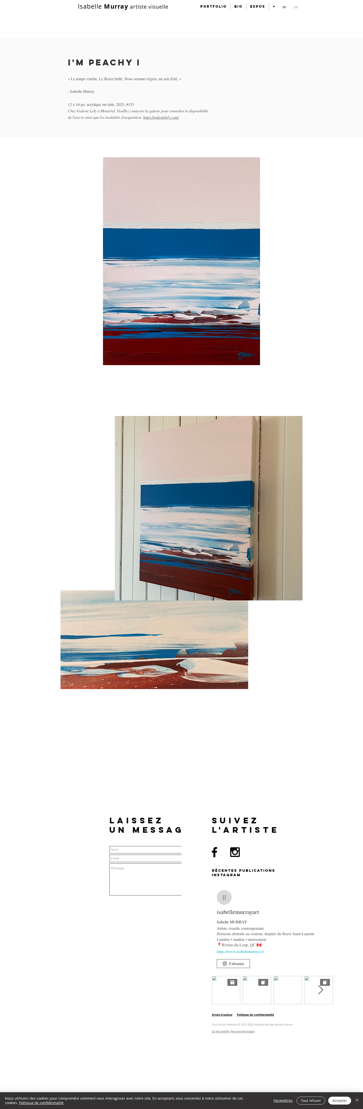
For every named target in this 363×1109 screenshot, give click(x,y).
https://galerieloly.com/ (161, 117)
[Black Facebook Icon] (214, 852)
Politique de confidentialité (41, 1102)
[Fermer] (357, 1100)
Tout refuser (311, 1100)
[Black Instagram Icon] (235, 852)
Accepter (339, 1100)
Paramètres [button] (283, 1100)
